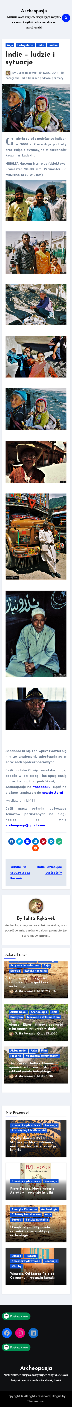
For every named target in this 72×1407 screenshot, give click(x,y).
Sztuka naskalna (35, 970)
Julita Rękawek (27, 73)
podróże (45, 78)
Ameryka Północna (24, 1209)
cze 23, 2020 (49, 1033)
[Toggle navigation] (4, 18)
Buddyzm (16, 1017)
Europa (15, 970)
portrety (57, 78)
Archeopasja (34, 11)
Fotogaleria (25, 45)
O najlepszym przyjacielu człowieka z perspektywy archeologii (29, 982)
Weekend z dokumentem (43, 1017)
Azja (10, 45)
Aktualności (18, 1012)
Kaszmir (33, 78)
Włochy (16, 1266)
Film (44, 1050)
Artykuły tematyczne (24, 965)
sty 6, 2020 (48, 1076)
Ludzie (53, 45)
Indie (41, 45)
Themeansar (35, 1401)
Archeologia (39, 1012)
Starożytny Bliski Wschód (29, 1130)
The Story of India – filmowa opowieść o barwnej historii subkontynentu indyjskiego (31, 1067)
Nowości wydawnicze (26, 1125)
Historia (15, 1055)
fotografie (12, 78)
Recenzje (50, 1125)
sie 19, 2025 (48, 991)
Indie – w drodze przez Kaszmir (20, 872)
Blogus (56, 1396)
